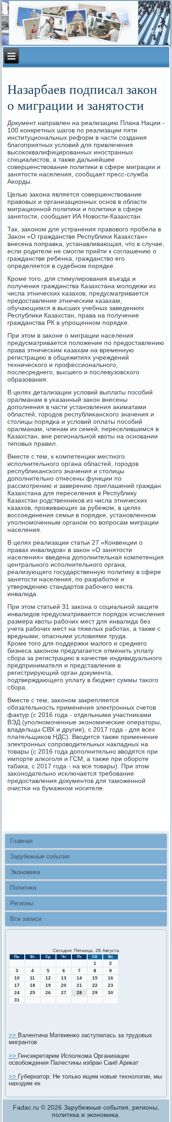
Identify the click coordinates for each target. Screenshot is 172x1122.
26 (48, 992)
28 (79, 992)
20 (64, 985)
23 (110, 985)
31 (17, 999)
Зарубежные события (39, 856)
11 (32, 977)
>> (13, 1035)
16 (110, 977)
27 (64, 992)
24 (17, 992)
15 (95, 977)
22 (95, 985)
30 (110, 992)
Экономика (25, 872)
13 (64, 977)
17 (17, 985)
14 (79, 977)
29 (95, 992)
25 (32, 992)
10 (17, 977)
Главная (21, 840)
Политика (23, 887)
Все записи (25, 918)
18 (32, 985)
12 (48, 977)
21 (79, 985)
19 (48, 985)
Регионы (21, 903)
